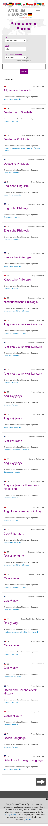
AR (40, 5)
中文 (43, 5)
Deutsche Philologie (16, 139)
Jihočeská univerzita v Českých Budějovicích (21, 632)
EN (5, 5)
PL (24, 5)
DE (10, 5)
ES (13, 5)
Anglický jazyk (13, 396)
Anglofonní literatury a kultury (23, 511)
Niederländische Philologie (21, 302)
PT (27, 5)
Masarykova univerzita (12, 99)
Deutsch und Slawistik (18, 112)
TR (35, 5)
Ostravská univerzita (12, 173)
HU (19, 5)
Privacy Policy (9, 814)
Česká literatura (14, 533)
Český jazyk (11, 578)
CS (7, 5)
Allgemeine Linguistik (17, 90)
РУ (29, 5)
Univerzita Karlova (11, 121)
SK (32, 5)
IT (21, 5)
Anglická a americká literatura (23, 324)
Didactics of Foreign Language (23, 760)
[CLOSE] (28, 819)
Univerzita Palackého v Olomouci (16, 311)
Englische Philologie (17, 208)
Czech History (13, 715)
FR (16, 5)
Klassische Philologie (17, 257)
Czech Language (15, 738)
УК (38, 5)
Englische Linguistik (16, 186)
